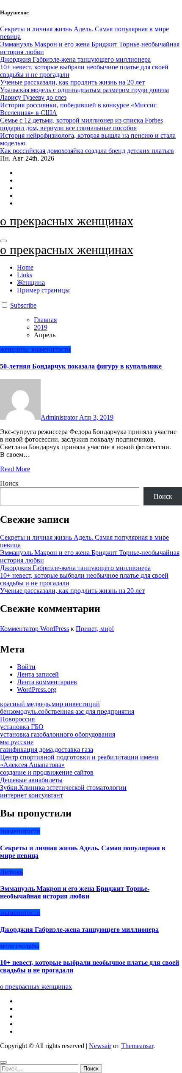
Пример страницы (43, 290)
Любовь (11, 872)
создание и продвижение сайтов (47, 772)
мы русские (16, 741)
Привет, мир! (95, 628)
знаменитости (50, 349)
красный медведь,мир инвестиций (50, 703)
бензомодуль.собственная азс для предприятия (67, 711)
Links (24, 274)
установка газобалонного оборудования (57, 734)
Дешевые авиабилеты (31, 780)
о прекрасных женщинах (66, 221)
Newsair (100, 1045)
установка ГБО (22, 726)
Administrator (60, 417)
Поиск (9, 483)
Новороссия (17, 719)
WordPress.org (36, 689)
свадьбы (27, 946)
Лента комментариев (47, 681)
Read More (15, 468)
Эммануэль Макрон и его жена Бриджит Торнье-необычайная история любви (74, 892)
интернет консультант (31, 795)
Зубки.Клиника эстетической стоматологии (63, 787)
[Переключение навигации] (3, 241)
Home (25, 267)
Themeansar (137, 1045)
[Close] (3, 1062)
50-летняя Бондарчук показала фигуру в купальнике (81, 366)
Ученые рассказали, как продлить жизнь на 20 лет (72, 590)
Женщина (31, 282)
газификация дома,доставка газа (46, 749)
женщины (15, 349)
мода (8, 946)
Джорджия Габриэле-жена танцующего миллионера (75, 567)
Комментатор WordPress (34, 628)
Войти (26, 666)
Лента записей (38, 674)
